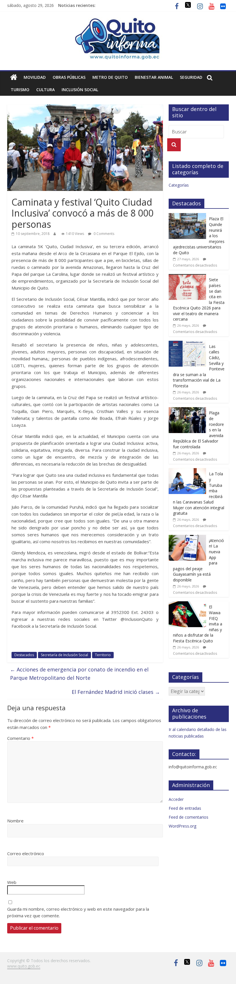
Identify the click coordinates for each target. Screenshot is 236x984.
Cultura (45, 89)
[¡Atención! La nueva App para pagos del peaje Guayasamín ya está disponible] (187, 538)
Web (11, 882)
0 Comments (103, 233)
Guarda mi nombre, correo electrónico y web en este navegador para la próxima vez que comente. (78, 912)
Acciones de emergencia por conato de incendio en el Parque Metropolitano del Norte (79, 673)
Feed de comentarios (188, 817)
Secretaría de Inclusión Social (64, 654)
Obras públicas (69, 77)
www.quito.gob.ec (23, 966)
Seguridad (191, 77)
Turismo (20, 89)
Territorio (103, 654)
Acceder (176, 799)
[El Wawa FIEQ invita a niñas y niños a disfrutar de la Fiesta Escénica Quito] (187, 604)
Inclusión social (80, 89)
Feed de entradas (185, 808)
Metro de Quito (110, 77)
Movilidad (35, 77)
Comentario (20, 738)
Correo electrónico (25, 853)
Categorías (179, 185)
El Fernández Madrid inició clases (116, 691)
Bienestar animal (154, 77)
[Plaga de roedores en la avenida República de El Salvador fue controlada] (187, 410)
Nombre (15, 821)
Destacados (24, 654)
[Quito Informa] (118, 21)
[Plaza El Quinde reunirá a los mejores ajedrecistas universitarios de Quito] (187, 216)
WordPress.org (182, 826)
